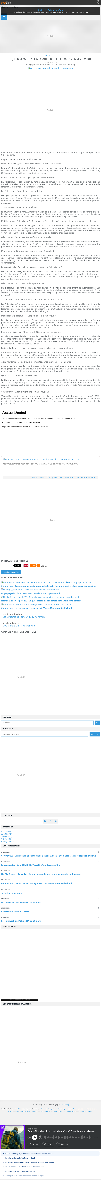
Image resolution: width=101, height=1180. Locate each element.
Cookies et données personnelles (64, 1111)
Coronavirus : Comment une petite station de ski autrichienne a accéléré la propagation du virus (48, 855)
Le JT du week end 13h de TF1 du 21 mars (21, 921)
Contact (80, 1109)
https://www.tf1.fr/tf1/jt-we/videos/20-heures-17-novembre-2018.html (64, 477)
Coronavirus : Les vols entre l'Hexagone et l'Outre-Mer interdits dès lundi (36, 883)
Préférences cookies (85, 1111)
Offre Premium (45, 1111)
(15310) (6, 834)
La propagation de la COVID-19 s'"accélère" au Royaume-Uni (30, 865)
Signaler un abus (92, 1109)
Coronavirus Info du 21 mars (15, 911)
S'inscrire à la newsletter (11, 572)
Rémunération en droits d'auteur (26, 1111)
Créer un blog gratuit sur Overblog (53, 1109)
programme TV (17, 999)
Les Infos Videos (50, 9)
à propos (64, 1144)
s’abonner (36, 1144)
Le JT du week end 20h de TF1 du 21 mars (21, 902)
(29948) (6, 831)
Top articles (71, 1109)
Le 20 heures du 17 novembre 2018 (59, 459)
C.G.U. (10, 1111)
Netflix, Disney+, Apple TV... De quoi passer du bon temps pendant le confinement (41, 874)
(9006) (7, 841)
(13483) (6, 839)
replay (52, 55)
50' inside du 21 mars (11, 893)
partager (50, 1144)
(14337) (6, 836)
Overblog (65, 1104)
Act (46, 55)
